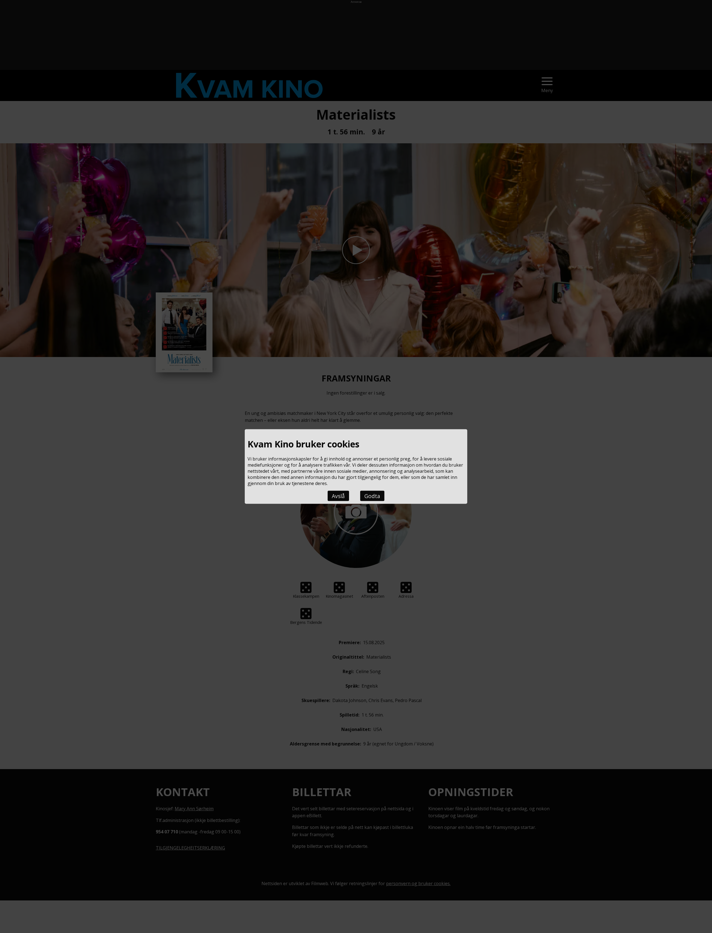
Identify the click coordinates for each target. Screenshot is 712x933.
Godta (372, 496)
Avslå (338, 496)
